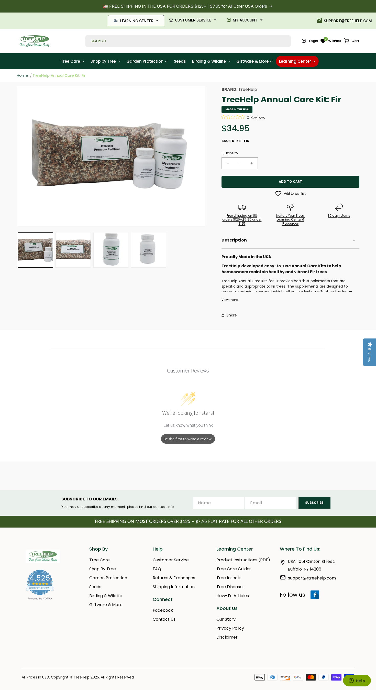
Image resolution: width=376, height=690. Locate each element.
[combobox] (188, 41)
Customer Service (193, 20)
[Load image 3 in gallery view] (110, 249)
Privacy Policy (230, 628)
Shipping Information (174, 587)
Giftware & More (106, 605)
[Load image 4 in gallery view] (148, 249)
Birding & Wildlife (105, 596)
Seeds (95, 587)
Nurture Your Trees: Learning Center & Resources (290, 219)
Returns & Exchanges (174, 578)
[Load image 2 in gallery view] (73, 249)
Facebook (163, 610)
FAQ (157, 569)
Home (22, 75)
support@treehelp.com (348, 21)
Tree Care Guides (233, 569)
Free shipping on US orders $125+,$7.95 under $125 (241, 219)
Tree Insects (228, 578)
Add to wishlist (295, 193)
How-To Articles (232, 596)
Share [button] (232, 315)
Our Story (226, 619)
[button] (351, 40)
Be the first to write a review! (188, 438)
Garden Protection (108, 578)
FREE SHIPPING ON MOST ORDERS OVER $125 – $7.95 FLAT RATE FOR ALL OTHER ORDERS (188, 521)
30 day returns (339, 215)
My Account (245, 20)
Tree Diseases (230, 587)
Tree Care (99, 560)
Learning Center (136, 21)
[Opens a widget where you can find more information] (357, 681)
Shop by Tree (102, 569)
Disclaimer (227, 637)
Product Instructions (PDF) (243, 560)
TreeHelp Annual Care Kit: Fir (58, 75)
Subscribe (314, 502)
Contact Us (164, 619)
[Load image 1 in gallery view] (35, 249)
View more (230, 300)
